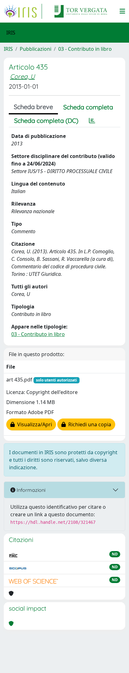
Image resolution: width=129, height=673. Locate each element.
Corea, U (22, 76)
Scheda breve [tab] (33, 107)
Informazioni (30, 490)
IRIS (8, 48)
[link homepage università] (80, 11)
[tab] (92, 120)
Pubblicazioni (35, 48)
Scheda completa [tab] (88, 107)
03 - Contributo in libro (85, 48)
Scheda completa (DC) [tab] (46, 120)
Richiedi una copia (88, 424)
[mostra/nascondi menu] (122, 11)
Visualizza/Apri (33, 424)
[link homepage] (23, 11)
